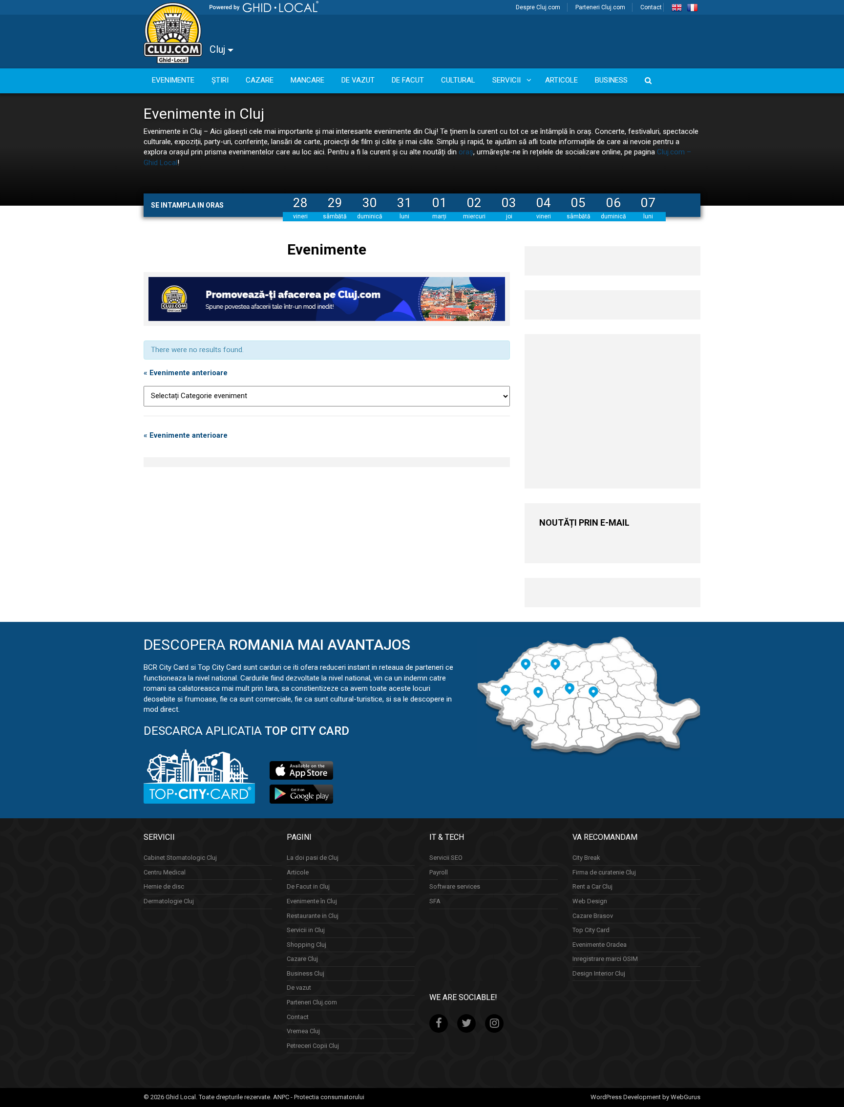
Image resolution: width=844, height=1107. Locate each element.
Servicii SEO (446, 857)
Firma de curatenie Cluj (604, 872)
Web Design (589, 901)
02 (474, 202)
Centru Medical (165, 872)
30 (369, 202)
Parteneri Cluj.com (600, 7)
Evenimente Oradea (599, 944)
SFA (435, 901)
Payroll (438, 872)
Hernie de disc (164, 886)
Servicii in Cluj (306, 930)
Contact (651, 7)
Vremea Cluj (303, 1031)
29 (335, 202)
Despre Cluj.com (538, 7)
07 (648, 202)
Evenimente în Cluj (312, 901)
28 (300, 202)
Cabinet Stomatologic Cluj (180, 857)
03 (509, 202)
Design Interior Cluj (598, 973)
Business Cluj (305, 973)
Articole (298, 872)
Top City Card (591, 930)
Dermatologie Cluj (169, 901)
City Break (586, 857)
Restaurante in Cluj (312, 915)
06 (613, 202)
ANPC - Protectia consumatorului (318, 1097)
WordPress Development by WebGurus (645, 1097)
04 (543, 202)
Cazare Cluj (302, 958)
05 (578, 202)
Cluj (219, 49)
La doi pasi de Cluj (312, 857)
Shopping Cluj (306, 944)
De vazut (299, 987)
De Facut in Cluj (308, 886)
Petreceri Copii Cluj (313, 1045)
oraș (466, 152)
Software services (454, 886)
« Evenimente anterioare (186, 372)
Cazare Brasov (592, 915)
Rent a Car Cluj (592, 886)
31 (404, 202)
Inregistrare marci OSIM (605, 958)
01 (439, 202)
